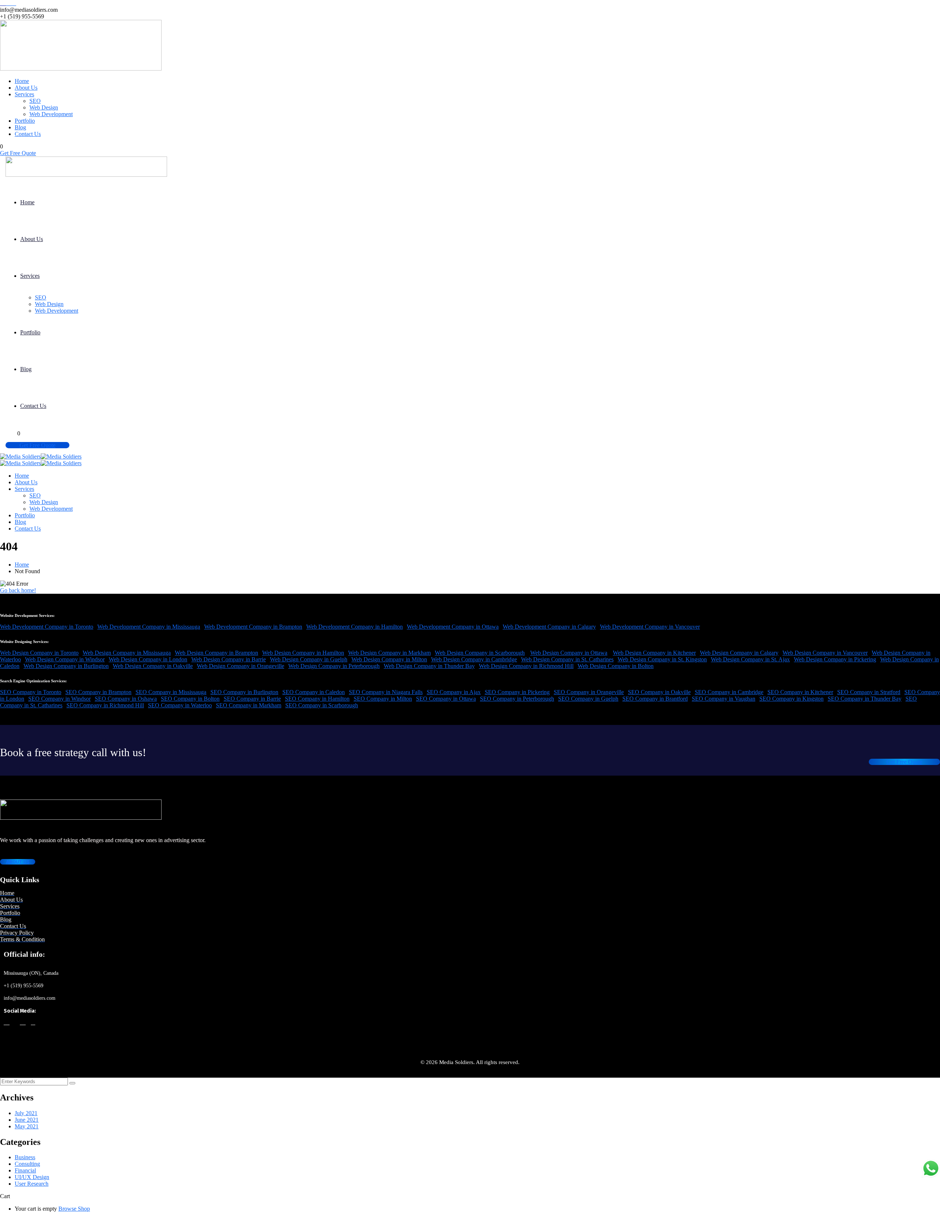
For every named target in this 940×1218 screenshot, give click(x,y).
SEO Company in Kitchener (800, 692)
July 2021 (26, 1113)
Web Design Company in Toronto (39, 653)
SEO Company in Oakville (659, 692)
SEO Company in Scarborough (321, 705)
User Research (31, 1184)
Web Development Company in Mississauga (148, 627)
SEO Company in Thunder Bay (864, 699)
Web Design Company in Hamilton (303, 653)
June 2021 (27, 1120)
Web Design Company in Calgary (739, 653)
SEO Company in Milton (383, 699)
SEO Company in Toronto (30, 692)
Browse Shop (74, 1209)
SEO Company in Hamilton (317, 699)
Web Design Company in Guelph (308, 659)
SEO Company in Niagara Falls (386, 692)
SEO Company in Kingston (791, 699)
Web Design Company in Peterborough (334, 666)
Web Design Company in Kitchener (654, 653)
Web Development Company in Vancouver (650, 627)
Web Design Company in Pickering (835, 659)
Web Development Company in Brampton (253, 627)
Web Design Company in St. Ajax (750, 659)
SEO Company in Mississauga (170, 692)
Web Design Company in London (148, 659)
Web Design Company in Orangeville (240, 666)
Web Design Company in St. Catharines (567, 659)
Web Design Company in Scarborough (480, 653)
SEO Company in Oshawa (126, 699)
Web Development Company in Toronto (46, 627)
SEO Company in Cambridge (729, 692)
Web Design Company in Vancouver (825, 653)
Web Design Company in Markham (389, 653)
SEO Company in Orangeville (589, 692)
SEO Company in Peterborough (517, 699)
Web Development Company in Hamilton (354, 627)
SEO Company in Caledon (313, 692)
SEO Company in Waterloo (180, 705)
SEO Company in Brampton (98, 692)
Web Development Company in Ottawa (453, 627)
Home (22, 564)
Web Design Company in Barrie (228, 659)
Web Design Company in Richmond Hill (526, 666)
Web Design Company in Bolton (616, 666)
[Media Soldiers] (20, 456)
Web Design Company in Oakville (153, 666)
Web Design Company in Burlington (66, 666)
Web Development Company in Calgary (549, 627)
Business (25, 1157)
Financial (25, 1170)
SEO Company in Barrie (252, 699)
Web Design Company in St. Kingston (662, 659)
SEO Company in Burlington (244, 692)
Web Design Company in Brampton (216, 653)
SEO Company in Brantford (655, 699)
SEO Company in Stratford (868, 692)
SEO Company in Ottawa (446, 699)
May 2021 (27, 1126)
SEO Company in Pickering (517, 692)
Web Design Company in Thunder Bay (429, 666)
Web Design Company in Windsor (65, 659)
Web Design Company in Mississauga (127, 653)
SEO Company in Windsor (59, 699)
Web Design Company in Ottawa (568, 653)
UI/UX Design (32, 1177)
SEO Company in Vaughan (723, 699)
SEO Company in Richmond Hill (105, 705)
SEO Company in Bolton (190, 699)
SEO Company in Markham (248, 705)
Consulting (27, 1164)
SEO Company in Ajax (454, 692)
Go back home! (18, 590)
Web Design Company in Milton (389, 659)
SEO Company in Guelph (588, 699)
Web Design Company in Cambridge (474, 659)
